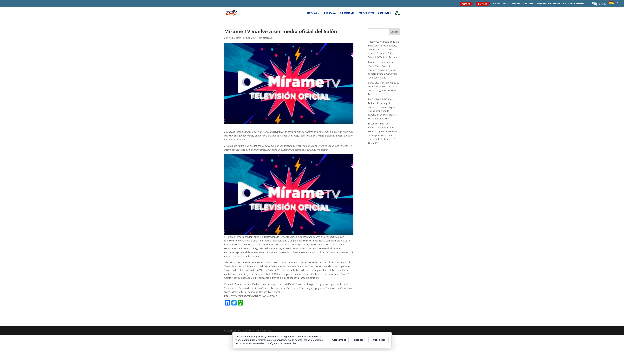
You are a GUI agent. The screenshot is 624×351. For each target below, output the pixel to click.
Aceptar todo (339, 339)
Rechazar (359, 339)
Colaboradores (501, 4)
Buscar (394, 31)
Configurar (379, 339)
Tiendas (516, 4)
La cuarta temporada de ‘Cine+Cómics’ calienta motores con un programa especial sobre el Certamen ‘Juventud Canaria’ (382, 70)
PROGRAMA (330, 13)
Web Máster (234, 37)
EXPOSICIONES (347, 13)
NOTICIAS (312, 13)
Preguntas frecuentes (548, 4)
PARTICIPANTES (366, 13)
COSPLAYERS (384, 13)
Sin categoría (265, 37)
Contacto (528, 4)
